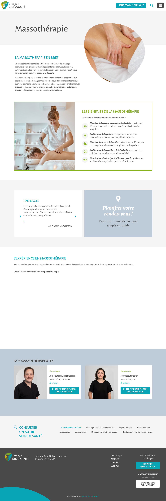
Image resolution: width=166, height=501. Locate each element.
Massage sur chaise (148, 474)
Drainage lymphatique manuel (104, 432)
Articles (115, 459)
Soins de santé (147, 456)
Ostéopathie (65, 432)
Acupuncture (80, 432)
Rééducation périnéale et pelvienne (137, 432)
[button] (20, 216)
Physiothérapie (125, 428)
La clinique (116, 456)
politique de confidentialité (90, 496)
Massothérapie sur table (71, 428)
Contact (115, 466)
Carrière (115, 462)
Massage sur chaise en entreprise (100, 428)
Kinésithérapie (143, 428)
